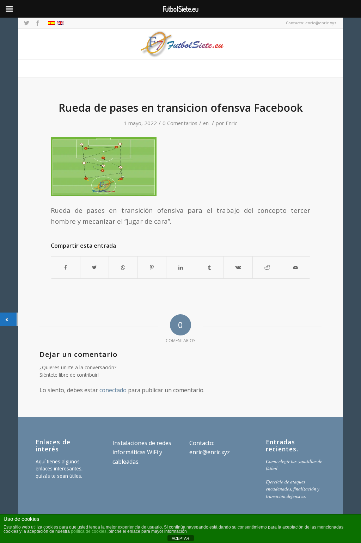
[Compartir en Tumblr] (209, 267)
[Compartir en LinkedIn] (180, 267)
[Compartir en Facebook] (65, 267)
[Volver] (8, 319)
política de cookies (88, 531)
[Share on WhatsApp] (123, 267)
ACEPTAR (180, 538)
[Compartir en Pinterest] (152, 267)
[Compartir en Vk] (238, 267)
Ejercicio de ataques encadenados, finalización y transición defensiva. (292, 488)
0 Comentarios (180, 123)
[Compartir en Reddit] (267, 267)
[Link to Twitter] (27, 23)
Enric (231, 123)
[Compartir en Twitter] (94, 267)
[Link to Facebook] (37, 23)
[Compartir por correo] (295, 267)
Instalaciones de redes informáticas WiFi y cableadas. (141, 452)
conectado (113, 390)
